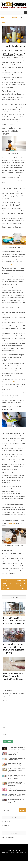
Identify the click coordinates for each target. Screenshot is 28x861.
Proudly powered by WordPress (9, 853)
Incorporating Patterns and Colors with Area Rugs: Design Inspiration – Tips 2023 (16, 801)
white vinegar (12, 112)
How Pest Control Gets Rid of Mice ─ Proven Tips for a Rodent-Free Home (17, 748)
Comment (6, 700)
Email (4, 728)
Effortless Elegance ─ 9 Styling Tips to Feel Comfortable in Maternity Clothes (17, 770)
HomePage (7, 825)
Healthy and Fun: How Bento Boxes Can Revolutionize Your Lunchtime (16, 795)
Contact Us (7, 822)
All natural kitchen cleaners (9, 186)
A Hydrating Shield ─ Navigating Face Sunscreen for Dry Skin (17, 759)
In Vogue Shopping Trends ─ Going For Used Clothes (16, 753)
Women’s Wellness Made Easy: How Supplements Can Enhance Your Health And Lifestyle (16, 777)
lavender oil (11, 382)
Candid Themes (14, 855)
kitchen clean (11, 523)
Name (5, 721)
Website (5, 735)
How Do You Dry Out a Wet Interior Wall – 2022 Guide (20, 584)
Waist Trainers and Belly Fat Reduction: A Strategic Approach (16, 764)
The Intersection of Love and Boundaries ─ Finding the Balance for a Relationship (16, 783)
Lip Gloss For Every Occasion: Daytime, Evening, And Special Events (17, 789)
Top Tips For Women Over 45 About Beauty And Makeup (7, 584)
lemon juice (11, 264)
